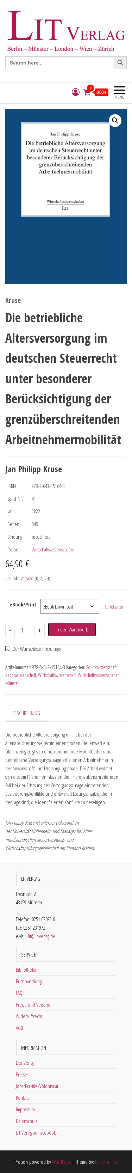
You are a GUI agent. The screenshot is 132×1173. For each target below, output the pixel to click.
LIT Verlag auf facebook (36, 1132)
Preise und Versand (33, 1004)
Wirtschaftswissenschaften (54, 549)
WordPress (61, 1161)
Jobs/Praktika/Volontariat (37, 1085)
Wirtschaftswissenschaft (57, 675)
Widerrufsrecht (29, 1016)
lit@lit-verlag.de (41, 936)
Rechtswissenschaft (20, 675)
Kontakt (22, 1097)
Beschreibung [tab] (26, 712)
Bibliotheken (27, 969)
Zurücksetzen (114, 607)
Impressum (25, 1109)
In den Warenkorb (72, 629)
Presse (21, 1074)
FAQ (19, 992)
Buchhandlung (29, 981)
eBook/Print (23, 604)
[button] (115, 120)
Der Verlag (25, 1062)
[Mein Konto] (76, 92)
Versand (27, 578)
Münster (12, 683)
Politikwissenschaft (101, 667)
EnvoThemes (106, 1161)
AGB (19, 1027)
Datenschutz (26, 1120)
